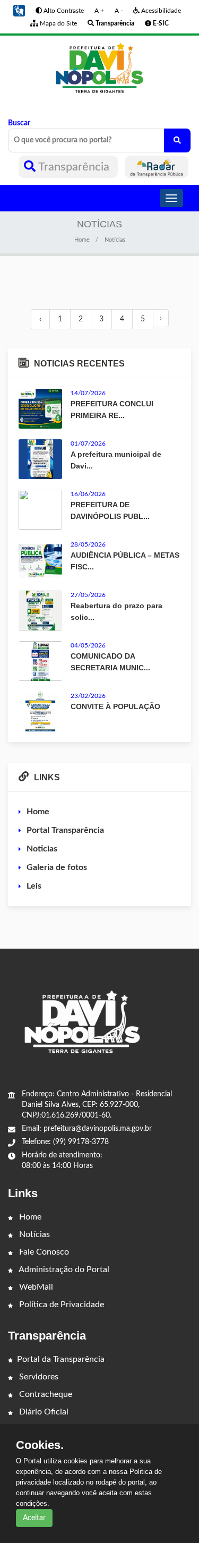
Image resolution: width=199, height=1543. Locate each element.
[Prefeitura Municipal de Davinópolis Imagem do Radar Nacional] (156, 167)
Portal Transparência (65, 830)
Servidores (37, 1376)
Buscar (19, 123)
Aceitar (34, 1518)
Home (82, 240)
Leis (34, 886)
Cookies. (40, 1445)
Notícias (33, 1234)
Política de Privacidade (60, 1304)
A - (119, 10)
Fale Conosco (43, 1252)
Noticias (42, 849)
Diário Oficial (42, 1412)
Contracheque (44, 1394)
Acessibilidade (160, 10)
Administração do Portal (63, 1269)
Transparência (74, 167)
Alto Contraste (63, 10)
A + (99, 10)
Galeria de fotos (57, 867)
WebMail (35, 1287)
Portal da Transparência (61, 1359)
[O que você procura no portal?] (177, 140)
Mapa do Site (57, 23)
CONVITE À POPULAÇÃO (115, 706)
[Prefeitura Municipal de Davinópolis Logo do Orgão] (99, 68)
